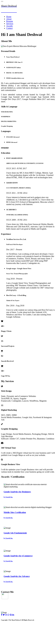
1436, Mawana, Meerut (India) (14, 597)
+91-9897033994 (8, 607)
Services (9, 23)
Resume (9, 21)
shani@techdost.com (10, 602)
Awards (9, 26)
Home (8, 16)
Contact (9, 28)
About (8, 19)
